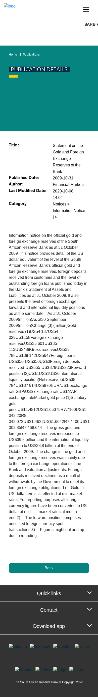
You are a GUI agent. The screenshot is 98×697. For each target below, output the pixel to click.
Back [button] (49, 568)
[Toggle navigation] (86, 9)
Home (13, 54)
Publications (31, 54)
